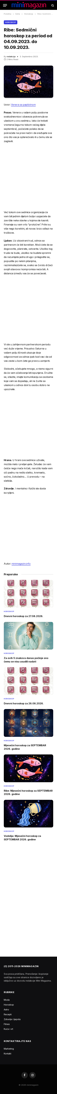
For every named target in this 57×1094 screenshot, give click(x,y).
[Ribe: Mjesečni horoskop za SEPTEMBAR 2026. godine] (28, 768)
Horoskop (10, 22)
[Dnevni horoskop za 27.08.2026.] (28, 594)
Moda (7, 1000)
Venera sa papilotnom (23, 104)
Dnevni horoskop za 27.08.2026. (23, 616)
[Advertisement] (28, 176)
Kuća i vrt (8, 1029)
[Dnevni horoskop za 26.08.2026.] (28, 681)
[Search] (52, 5)
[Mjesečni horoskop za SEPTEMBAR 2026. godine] (28, 723)
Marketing (9, 1048)
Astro (6, 1009)
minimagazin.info (21, 563)
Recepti (8, 1014)
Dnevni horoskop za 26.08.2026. (24, 703)
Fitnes (7, 1024)
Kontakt (7, 1053)
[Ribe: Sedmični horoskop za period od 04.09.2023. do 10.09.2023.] (28, 82)
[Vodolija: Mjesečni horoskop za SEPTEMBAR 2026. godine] (28, 814)
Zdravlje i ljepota (12, 1019)
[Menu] (5, 5)
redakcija (11, 56)
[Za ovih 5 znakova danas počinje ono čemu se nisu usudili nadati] (28, 636)
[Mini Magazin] (29, 5)
